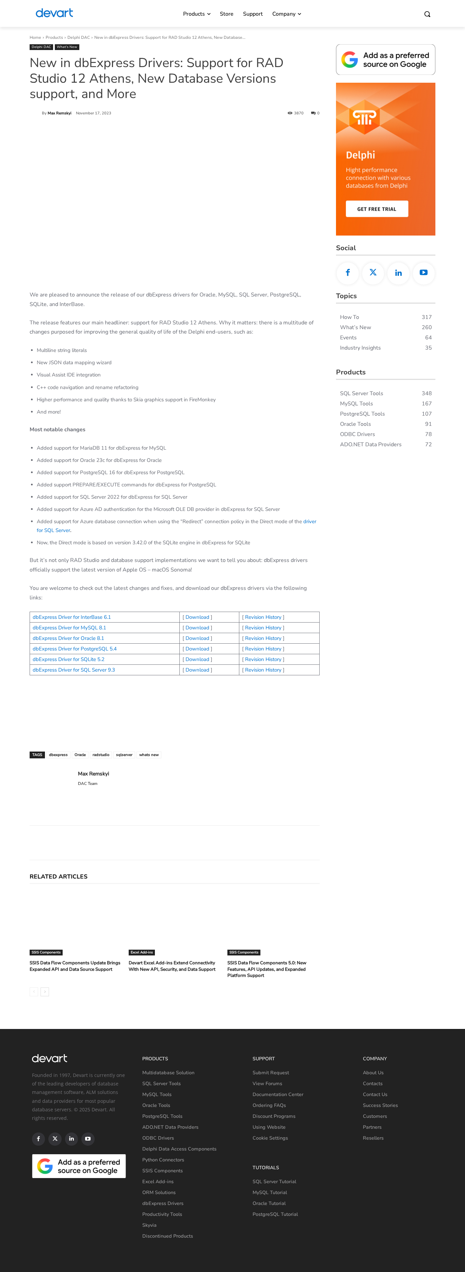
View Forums (267, 1083)
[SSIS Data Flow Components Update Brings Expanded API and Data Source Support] (76, 923)
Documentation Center (278, 1094)
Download (197, 617)
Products (54, 37)
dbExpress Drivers (162, 1203)
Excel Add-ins (142, 952)
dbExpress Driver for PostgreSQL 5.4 (75, 648)
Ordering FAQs (269, 1105)
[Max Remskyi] (36, 113)
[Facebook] (347, 273)
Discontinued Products (167, 1236)
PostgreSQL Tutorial (275, 1214)
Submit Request (271, 1072)
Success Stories (380, 1105)
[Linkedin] (398, 273)
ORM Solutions (159, 1192)
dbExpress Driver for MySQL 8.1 (69, 627)
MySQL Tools (157, 1094)
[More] (294, 843)
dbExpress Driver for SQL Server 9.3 (74, 669)
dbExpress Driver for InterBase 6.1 (72, 617)
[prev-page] (34, 991)
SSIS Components (46, 952)
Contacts (373, 1083)
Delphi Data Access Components (179, 1149)
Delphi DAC (78, 37)
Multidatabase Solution (168, 1072)
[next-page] (45, 991)
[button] (427, 14)
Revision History (263, 617)
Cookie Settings (270, 1138)
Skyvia (149, 1225)
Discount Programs (274, 1116)
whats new (149, 754)
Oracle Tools (156, 1105)
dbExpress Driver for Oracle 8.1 (68, 638)
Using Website (269, 1127)
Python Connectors (163, 1160)
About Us (373, 1072)
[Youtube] (424, 273)
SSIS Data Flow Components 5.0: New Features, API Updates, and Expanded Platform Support (266, 969)
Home (35, 37)
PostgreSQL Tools (162, 1116)
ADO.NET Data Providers (170, 1127)
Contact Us (375, 1094)
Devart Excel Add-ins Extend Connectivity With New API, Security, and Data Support (172, 966)
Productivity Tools (162, 1214)
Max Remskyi (59, 113)
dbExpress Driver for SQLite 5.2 (69, 659)
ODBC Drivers (158, 1138)
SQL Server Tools (161, 1083)
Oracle (80, 754)
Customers (375, 1116)
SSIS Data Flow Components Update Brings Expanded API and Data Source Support (75, 966)
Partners (372, 1127)
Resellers (373, 1138)
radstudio (101, 754)
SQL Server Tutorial (274, 1181)
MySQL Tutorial (270, 1192)
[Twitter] (373, 273)
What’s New (67, 47)
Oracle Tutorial (269, 1203)
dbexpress (58, 754)
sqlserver (124, 754)
